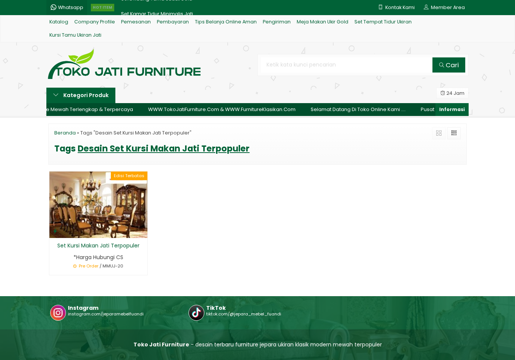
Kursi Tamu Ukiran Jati (75, 35)
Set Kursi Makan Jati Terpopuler (98, 245)
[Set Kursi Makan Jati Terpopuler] (98, 204)
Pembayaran (173, 22)
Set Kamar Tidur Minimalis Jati (157, 7)
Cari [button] (451, 65)
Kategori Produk (85, 95)
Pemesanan (136, 22)
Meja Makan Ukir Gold (322, 22)
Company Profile (94, 22)
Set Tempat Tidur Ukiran (383, 22)
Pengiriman (277, 22)
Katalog (58, 22)
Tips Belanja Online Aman (226, 22)
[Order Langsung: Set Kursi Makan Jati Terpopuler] (55, 231)
